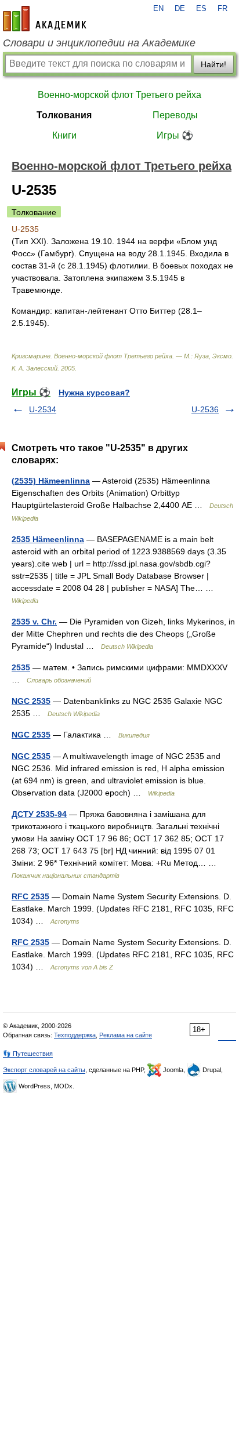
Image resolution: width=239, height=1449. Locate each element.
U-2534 (42, 409)
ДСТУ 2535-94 (39, 814)
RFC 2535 (30, 896)
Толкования (64, 115)
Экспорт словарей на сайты (44, 1069)
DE (180, 9)
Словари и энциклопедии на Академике (99, 43)
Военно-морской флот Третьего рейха (119, 95)
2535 (21, 667)
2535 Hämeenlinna (48, 539)
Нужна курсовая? (94, 392)
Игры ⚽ (175, 135)
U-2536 (205, 409)
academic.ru (44, 18)
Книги (64, 135)
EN (158, 9)
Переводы (175, 115)
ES (201, 9)
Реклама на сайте (125, 1035)
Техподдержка (75, 1035)
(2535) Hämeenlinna (51, 480)
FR (222, 9)
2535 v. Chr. (34, 621)
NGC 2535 (31, 701)
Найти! (213, 64)
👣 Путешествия (28, 1053)
